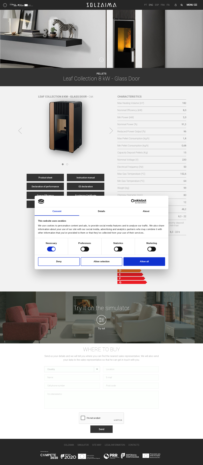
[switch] (85, 249)
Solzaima (69, 445)
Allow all (144, 261)
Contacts (133, 445)
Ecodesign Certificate (85, 195)
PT (145, 5)
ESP (157, 5)
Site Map (96, 445)
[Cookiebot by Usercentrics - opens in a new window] (133, 201)
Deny (59, 261)
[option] (66, 125)
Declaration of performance (45, 186)
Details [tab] (101, 211)
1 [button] (63, 164)
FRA (163, 5)
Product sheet (45, 177)
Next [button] (111, 131)
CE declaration (85, 186)
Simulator (83, 445)
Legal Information (115, 445)
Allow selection (102, 261)
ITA (168, 5)
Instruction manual (86, 177)
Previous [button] (20, 131)
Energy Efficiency (45, 195)
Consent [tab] (56, 211)
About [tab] (146, 211)
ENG (151, 5)
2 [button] (67, 164)
